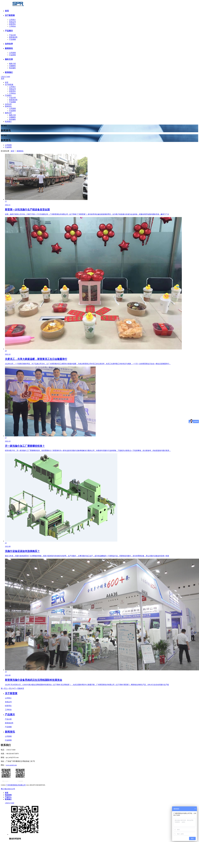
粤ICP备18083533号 (8, 789)
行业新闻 (12, 55)
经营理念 (12, 24)
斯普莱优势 (13, 37)
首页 (7, 11)
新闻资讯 (9, 48)
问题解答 (12, 66)
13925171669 (5, 76)
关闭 (2, 78)
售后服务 (12, 68)
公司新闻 (12, 53)
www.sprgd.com (11, 765)
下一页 (16, 688)
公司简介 (12, 20)
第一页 (3, 688)
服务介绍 (12, 63)
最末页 (21, 688)
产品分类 (12, 35)
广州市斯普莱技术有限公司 (16, 785)
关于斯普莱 (10, 15)
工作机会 (12, 26)
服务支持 (9, 59)
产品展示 (9, 31)
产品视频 (12, 39)
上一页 (8, 688)
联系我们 (9, 72)
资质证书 (12, 22)
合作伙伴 (9, 44)
